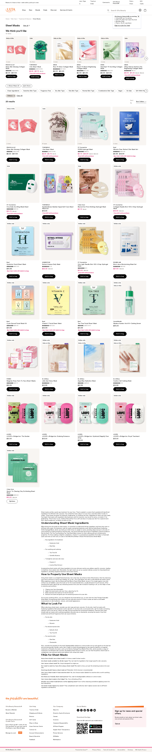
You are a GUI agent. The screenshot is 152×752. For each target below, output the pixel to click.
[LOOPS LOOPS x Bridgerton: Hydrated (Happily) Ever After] (94, 417)
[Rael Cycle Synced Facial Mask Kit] (22, 306)
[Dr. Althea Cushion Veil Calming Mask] (129, 362)
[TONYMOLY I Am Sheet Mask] (40, 55)
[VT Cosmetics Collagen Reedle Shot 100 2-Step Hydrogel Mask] (129, 189)
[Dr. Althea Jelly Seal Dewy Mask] (58, 362)
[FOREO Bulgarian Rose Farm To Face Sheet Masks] (22, 362)
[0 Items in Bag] (145, 10)
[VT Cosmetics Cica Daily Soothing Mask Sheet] (22, 189)
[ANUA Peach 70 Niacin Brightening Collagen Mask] (88, 55)
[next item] (146, 58)
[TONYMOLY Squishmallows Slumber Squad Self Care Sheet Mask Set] (58, 189)
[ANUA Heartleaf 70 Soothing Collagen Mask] (112, 55)
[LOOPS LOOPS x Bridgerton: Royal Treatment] (129, 417)
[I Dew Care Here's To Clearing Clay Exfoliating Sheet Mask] (22, 473)
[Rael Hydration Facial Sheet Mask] (22, 247)
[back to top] (146, 746)
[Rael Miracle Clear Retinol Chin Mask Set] (129, 132)
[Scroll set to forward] (146, 91)
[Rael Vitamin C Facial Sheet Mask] (58, 306)
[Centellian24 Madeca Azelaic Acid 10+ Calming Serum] (129, 304)
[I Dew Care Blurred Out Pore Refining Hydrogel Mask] (94, 187)
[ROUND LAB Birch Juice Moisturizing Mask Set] (129, 246)
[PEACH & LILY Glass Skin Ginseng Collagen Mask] (17, 55)
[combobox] (141, 102)
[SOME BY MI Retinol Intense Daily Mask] (58, 246)
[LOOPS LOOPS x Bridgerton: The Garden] (22, 417)
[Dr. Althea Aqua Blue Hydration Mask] (94, 362)
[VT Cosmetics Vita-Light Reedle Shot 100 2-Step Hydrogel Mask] (94, 247)
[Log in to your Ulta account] (140, 10)
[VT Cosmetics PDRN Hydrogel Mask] (94, 132)
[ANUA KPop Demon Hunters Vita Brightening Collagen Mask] (135, 56)
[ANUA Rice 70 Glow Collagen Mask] (64, 54)
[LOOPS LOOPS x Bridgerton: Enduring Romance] (58, 417)
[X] (138, 16)
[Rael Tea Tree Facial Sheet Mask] (94, 306)
